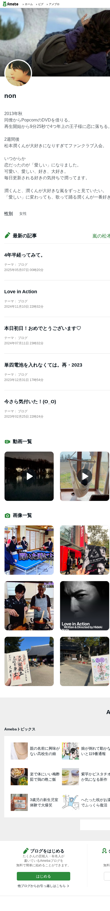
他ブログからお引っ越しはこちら (42, 886)
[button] (43, 876)
